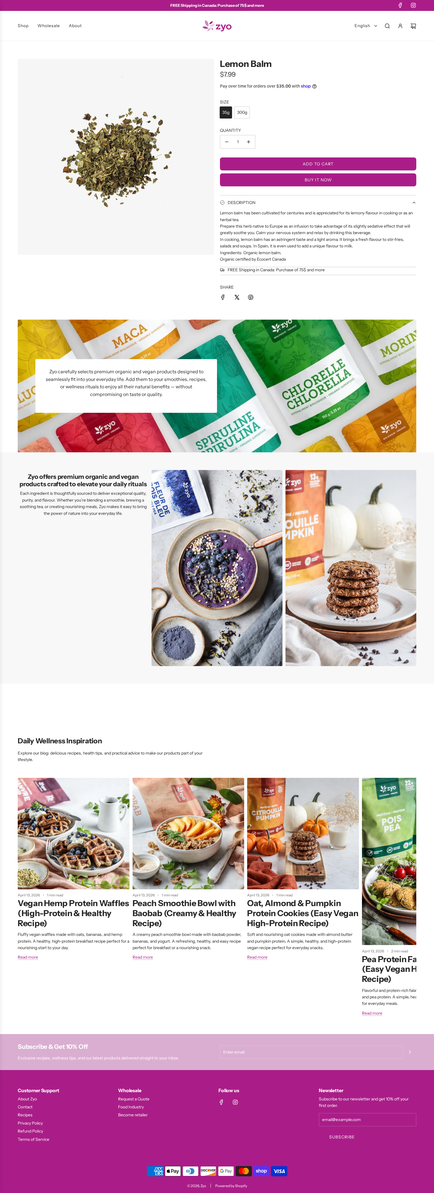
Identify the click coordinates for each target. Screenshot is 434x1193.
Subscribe (342, 1137)
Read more (28, 957)
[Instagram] (413, 5)
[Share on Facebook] (222, 298)
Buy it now (318, 180)
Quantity (230, 130)
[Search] (387, 25)
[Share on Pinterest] (250, 298)
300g (242, 112)
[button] (24, 899)
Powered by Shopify (231, 1186)
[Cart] (413, 25)
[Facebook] (400, 5)
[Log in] (400, 25)
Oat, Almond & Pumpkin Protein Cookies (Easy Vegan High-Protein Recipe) (302, 913)
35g (225, 112)
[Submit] (409, 1052)
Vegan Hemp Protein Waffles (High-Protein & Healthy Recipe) (73, 913)
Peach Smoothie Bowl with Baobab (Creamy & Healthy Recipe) (184, 913)
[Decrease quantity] (226, 141)
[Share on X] (236, 298)
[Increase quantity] (248, 141)
